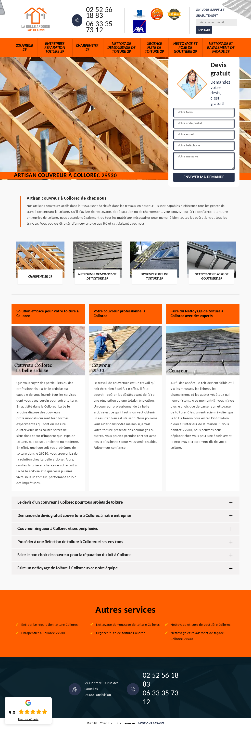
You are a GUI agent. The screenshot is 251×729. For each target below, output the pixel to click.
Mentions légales (151, 723)
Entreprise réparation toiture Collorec (49, 625)
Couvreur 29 (24, 48)
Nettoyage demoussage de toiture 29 (121, 48)
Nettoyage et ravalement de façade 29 (220, 48)
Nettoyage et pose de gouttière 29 (185, 48)
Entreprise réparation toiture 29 (54, 48)
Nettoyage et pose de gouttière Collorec (201, 625)
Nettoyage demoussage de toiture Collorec (128, 625)
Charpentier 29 (87, 48)
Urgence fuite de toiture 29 (154, 48)
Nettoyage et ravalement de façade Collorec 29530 (197, 636)
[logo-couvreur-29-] (36, 19)
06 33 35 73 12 (99, 27)
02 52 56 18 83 (99, 13)
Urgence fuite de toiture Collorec (120, 633)
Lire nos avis (28, 719)
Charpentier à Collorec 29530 (43, 633)
